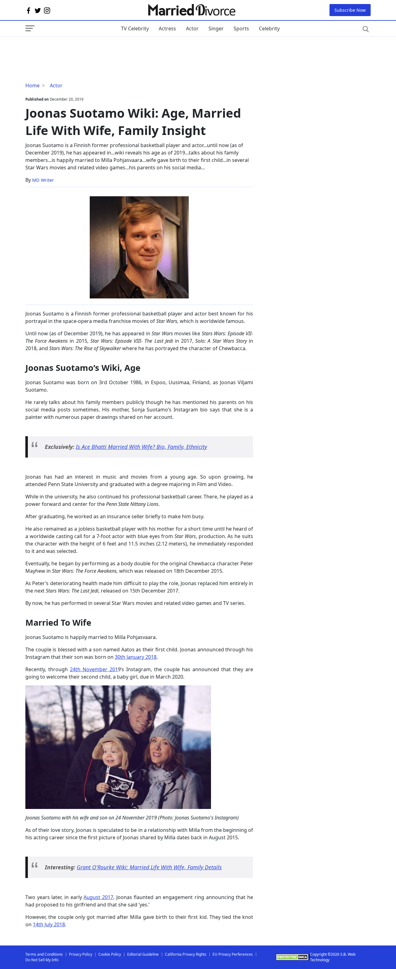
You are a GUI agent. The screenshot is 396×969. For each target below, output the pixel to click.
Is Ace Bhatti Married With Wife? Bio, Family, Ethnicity (141, 446)
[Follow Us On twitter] (38, 10)
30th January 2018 (136, 657)
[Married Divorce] (191, 10)
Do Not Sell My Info (41, 959)
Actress (167, 28)
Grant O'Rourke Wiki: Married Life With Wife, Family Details (149, 867)
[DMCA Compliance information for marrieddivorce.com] (293, 957)
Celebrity (269, 28)
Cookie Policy (109, 954)
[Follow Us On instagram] (47, 10)
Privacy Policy (80, 954)
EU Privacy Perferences (233, 954)
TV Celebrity (135, 28)
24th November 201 (94, 669)
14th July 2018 (49, 924)
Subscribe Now (350, 10)
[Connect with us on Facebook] (28, 10)
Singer (216, 28)
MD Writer (43, 180)
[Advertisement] (74, 49)
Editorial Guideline (143, 954)
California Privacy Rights (185, 954)
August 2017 (98, 897)
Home (32, 85)
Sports (241, 28)
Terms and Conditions (44, 954)
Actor (192, 28)
